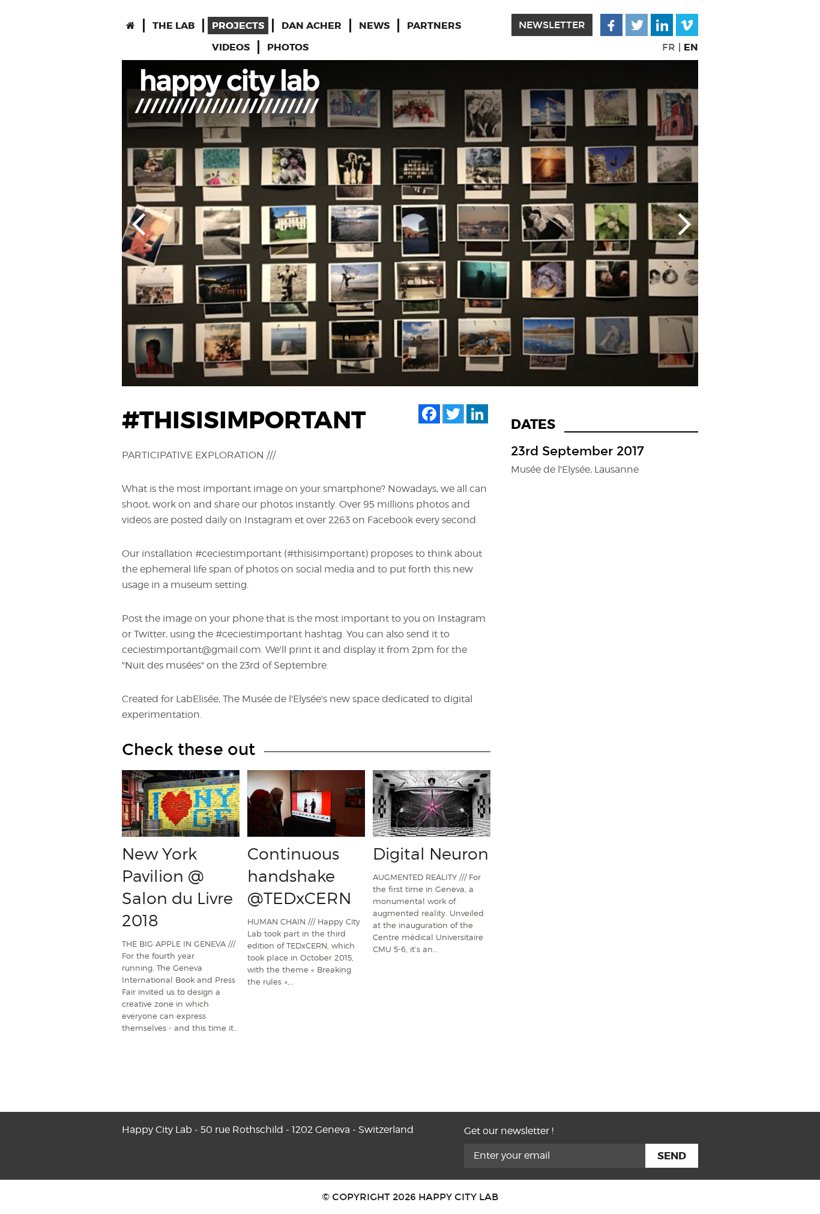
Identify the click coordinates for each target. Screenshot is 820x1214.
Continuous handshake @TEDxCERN (299, 876)
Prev (138, 223)
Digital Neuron (431, 853)
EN (691, 47)
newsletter (552, 25)
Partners (434, 25)
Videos (231, 47)
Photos (288, 47)
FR (668, 47)
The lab (173, 25)
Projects (238, 25)
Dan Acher (312, 25)
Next (681, 223)
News (374, 25)
